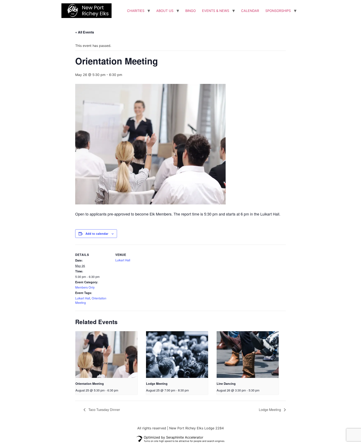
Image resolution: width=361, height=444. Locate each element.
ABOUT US (164, 11)
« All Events (84, 32)
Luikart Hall (82, 298)
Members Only (85, 287)
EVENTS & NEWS (215, 11)
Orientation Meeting (89, 383)
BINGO (190, 11)
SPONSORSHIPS (278, 11)
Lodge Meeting (157, 383)
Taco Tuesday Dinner (104, 409)
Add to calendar (96, 233)
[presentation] (106, 354)
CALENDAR (250, 11)
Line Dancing (226, 383)
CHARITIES (135, 11)
